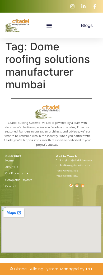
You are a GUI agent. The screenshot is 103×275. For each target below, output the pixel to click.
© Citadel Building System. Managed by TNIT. (51, 269)
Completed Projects (18, 180)
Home (9, 160)
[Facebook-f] (71, 185)
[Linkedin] (82, 185)
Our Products (14, 173)
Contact (10, 186)
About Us (11, 167)
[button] (49, 25)
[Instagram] (76, 185)
